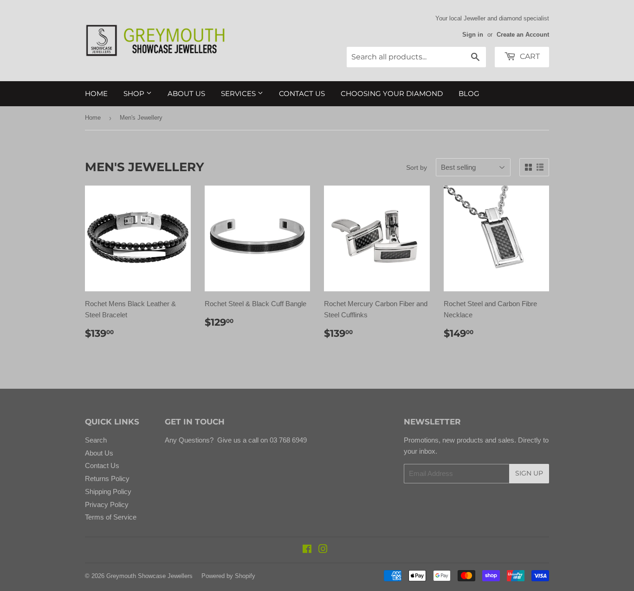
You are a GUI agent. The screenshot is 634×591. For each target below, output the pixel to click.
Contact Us (302, 93)
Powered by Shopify (228, 575)
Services (239, 93)
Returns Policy (107, 478)
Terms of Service (110, 517)
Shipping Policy (108, 491)
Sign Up (529, 473)
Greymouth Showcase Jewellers (149, 575)
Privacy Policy (107, 504)
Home (96, 93)
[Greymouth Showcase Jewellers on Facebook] (307, 550)
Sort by (416, 167)
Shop (134, 93)
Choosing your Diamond (392, 93)
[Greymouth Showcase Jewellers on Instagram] (323, 550)
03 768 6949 (287, 440)
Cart (529, 56)
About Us (186, 93)
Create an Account (523, 34)
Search (96, 440)
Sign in (472, 34)
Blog (469, 93)
